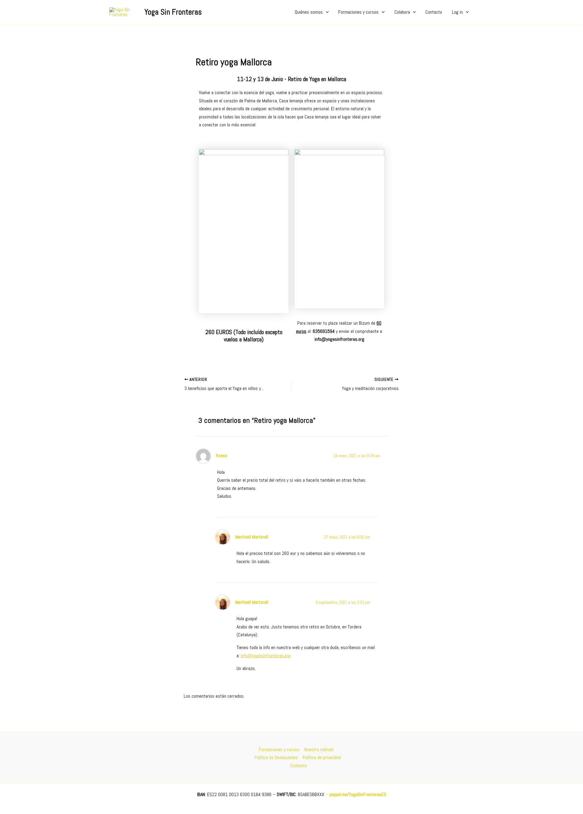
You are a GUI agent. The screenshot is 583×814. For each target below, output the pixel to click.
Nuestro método (319, 749)
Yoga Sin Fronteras (173, 12)
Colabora (402, 12)
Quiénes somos (309, 12)
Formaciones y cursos (358, 12)
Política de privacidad (322, 757)
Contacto (433, 12)
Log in (457, 12)
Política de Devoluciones (276, 757)
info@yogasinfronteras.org (266, 655)
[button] (326, 12)
